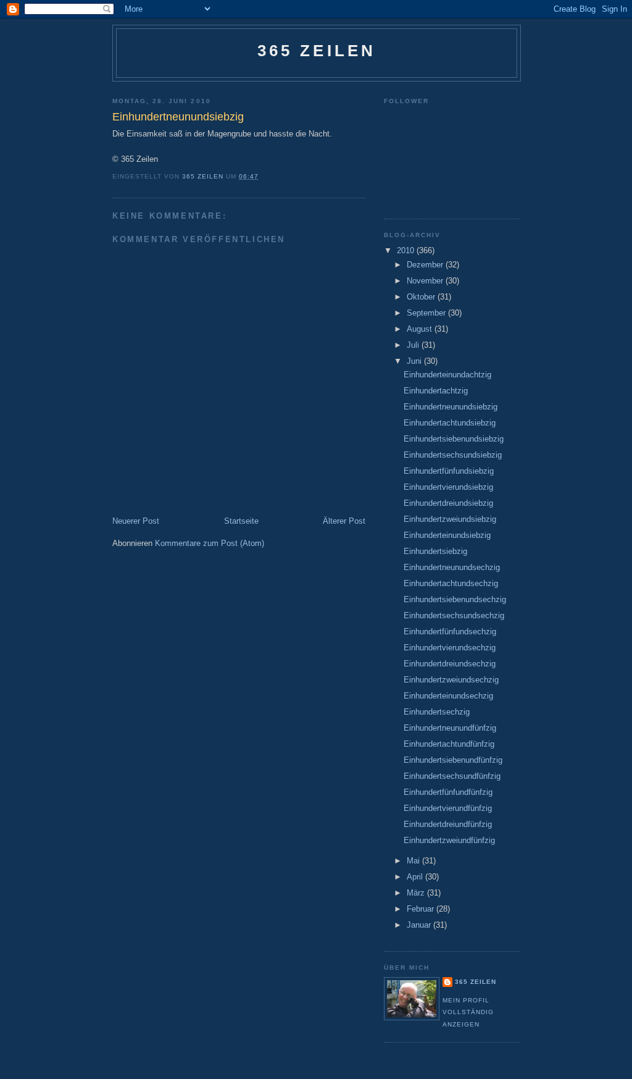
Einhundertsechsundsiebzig (453, 455)
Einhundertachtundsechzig (451, 583)
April (416, 876)
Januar (420, 925)
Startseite (241, 521)
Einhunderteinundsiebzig (447, 535)
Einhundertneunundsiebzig (450, 406)
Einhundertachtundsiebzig (450, 422)
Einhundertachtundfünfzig (449, 744)
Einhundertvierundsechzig (450, 647)
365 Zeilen (316, 50)
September (427, 312)
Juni (415, 361)
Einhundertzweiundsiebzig (450, 519)
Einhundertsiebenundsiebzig (454, 438)
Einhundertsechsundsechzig (454, 615)
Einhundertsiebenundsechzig (455, 599)
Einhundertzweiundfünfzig (449, 840)
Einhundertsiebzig (435, 551)
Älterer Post (344, 521)
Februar (421, 908)
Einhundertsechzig (437, 711)
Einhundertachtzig (436, 390)
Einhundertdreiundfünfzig (448, 824)
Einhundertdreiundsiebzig (448, 503)
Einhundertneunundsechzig (452, 567)
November (426, 280)
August (420, 329)
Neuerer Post (135, 521)
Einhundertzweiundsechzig (451, 679)
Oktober (422, 296)
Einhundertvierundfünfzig (448, 808)
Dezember (426, 264)
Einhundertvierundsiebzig (448, 487)
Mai (414, 860)
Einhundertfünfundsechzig (450, 631)
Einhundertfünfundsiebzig (449, 471)
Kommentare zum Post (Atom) (209, 543)
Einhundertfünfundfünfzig (448, 792)
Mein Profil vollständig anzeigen (468, 1012)
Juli (414, 345)
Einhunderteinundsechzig (448, 695)
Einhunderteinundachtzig (447, 374)
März (417, 892)
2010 (407, 250)
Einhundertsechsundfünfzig (452, 776)
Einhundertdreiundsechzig (450, 663)
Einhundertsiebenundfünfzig (453, 760)
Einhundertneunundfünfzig (450, 728)
